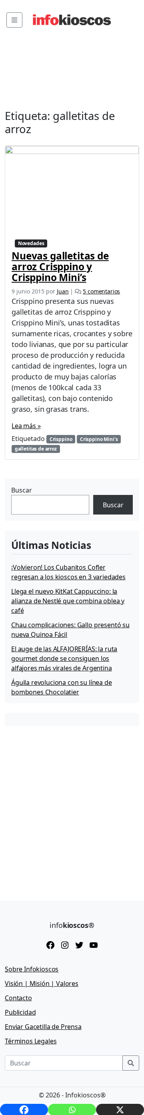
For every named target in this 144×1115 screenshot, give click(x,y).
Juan (62, 291)
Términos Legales (30, 1041)
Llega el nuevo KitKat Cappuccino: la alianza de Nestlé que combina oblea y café (67, 601)
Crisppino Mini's (99, 439)
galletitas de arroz (36, 448)
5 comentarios (101, 291)
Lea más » (26, 425)
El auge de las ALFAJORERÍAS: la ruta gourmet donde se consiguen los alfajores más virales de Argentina (64, 658)
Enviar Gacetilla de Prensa (43, 1026)
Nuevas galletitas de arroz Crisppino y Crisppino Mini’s (60, 266)
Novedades (31, 243)
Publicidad (20, 1012)
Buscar (21, 490)
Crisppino (61, 439)
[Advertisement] (72, 807)
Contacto (18, 997)
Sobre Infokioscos (31, 969)
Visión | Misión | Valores (41, 983)
